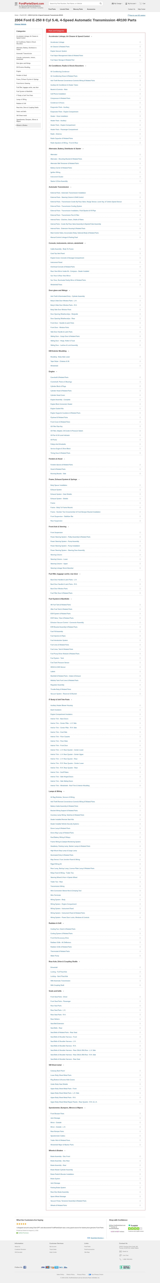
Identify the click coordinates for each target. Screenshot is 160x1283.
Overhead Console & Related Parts (63, 267)
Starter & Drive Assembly (59, 181)
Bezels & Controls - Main (59, 89)
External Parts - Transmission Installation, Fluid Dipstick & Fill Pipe (73, 210)
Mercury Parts (78, 9)
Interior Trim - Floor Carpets (60, 736)
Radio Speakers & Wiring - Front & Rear (64, 143)
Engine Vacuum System (59, 51)
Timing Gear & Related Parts (60, 453)
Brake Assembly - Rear (58, 1165)
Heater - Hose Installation (59, 116)
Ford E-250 (23, 15)
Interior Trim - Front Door (59, 745)
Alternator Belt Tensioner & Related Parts (65, 163)
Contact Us (131, 9)
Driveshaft (54, 967)
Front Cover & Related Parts (60, 422)
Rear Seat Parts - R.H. (58, 1014)
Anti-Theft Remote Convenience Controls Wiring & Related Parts (73, 80)
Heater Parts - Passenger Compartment (64, 129)
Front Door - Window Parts (60, 327)
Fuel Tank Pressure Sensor (60, 662)
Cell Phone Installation (58, 94)
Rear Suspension (56, 521)
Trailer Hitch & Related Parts (60, 1140)
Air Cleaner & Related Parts (60, 46)
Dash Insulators (56, 710)
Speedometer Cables (58, 1136)
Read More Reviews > (97, 1238)
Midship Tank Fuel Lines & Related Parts (64, 680)
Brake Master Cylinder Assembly (62, 1170)
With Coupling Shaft (57, 985)
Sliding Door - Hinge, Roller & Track (63, 341)
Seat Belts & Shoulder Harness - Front (64, 1037)
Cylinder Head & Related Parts (61, 391)
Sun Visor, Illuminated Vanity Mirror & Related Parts (68, 280)
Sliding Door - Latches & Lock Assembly (64, 345)
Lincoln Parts (64, 9)
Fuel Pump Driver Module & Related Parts (65, 654)
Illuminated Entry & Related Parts (62, 855)
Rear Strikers (55, 1019)
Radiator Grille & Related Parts (61, 947)
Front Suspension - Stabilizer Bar (62, 516)
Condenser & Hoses (57, 103)
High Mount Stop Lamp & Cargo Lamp (64, 850)
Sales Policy (60, 1274)
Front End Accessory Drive (60, 938)
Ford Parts (52, 9)
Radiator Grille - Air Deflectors (61, 942)
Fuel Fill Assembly (57, 631)
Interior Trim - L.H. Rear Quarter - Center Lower (67, 750)
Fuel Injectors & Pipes (58, 636)
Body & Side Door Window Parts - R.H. (64, 305)
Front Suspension (57, 532)
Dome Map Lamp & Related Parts (62, 833)
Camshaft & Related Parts (59, 377)
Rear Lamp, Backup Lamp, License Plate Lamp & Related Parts (72, 868)
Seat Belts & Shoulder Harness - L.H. (63, 1041)
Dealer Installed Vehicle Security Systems (65, 824)
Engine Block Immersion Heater (61, 404)
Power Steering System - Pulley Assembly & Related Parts (70, 537)
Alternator (54, 154)
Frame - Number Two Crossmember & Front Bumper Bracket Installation (75, 512)
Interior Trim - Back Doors (59, 719)
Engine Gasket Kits (57, 408)
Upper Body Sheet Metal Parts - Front (64, 1088)
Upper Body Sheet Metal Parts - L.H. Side (65, 1093)
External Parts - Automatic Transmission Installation (68, 193)
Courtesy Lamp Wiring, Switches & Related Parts (67, 815)
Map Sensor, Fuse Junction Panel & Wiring (65, 859)
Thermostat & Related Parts (60, 951)
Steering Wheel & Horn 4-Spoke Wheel (64, 877)
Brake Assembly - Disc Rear (60, 1161)
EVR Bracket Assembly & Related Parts (64, 627)
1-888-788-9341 (127, 1259)
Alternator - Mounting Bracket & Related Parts (66, 159)
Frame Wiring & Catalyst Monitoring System (66, 842)
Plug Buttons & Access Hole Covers (63, 1080)
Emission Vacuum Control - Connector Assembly (67, 622)
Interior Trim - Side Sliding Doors (62, 781)
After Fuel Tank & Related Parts (61, 609)
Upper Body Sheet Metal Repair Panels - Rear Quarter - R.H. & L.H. (74, 1102)
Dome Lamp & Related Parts (60, 828)
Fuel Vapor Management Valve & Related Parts (67, 55)
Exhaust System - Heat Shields (61, 494)
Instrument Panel (56, 262)
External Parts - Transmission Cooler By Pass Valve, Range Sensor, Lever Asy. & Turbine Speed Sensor (86, 202)
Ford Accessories (89, 1249)
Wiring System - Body (58, 899)
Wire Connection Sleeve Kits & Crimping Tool (66, 891)
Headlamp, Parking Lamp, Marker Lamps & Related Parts (70, 846)
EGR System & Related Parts (61, 613)
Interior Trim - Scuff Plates (59, 772)
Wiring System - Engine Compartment (64, 904)
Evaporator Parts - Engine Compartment (64, 112)
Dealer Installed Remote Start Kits (62, 819)
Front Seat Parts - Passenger (61, 1001)
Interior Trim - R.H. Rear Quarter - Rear (64, 768)
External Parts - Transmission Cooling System (66, 206)
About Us (17, 1246)
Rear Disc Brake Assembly (60, 1192)
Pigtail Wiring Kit (56, 864)
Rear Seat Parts (56, 1006)
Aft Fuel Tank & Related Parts (61, 605)
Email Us (125, 1251)
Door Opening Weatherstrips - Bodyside (64, 314)
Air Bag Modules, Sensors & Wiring (63, 797)
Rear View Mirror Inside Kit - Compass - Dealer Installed (70, 271)
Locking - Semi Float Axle (59, 976)
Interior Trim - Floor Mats (59, 741)
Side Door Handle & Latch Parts (61, 332)
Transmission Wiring (57, 886)
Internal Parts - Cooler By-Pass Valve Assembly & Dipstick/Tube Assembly (76, 224)
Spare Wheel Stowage (58, 1196)
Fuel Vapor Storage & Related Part (62, 60)
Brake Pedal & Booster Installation (62, 1174)
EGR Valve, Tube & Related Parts (62, 618)
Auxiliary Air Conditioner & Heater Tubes (64, 85)
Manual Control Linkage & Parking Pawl (64, 237)
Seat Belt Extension (57, 1023)
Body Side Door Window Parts (61, 309)
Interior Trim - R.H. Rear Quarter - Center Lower (67, 763)
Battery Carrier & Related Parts (61, 168)
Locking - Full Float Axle (59, 972)
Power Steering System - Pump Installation (65, 546)
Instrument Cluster (57, 177)
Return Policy (71, 1274)
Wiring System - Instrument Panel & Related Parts (68, 913)
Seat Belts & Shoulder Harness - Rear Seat (65, 1059)
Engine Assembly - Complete (60, 399)
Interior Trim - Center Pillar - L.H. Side (64, 723)
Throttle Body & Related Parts (61, 689)
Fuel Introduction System (59, 640)
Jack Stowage (55, 1118)
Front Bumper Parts (57, 1113)
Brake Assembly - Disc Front (60, 1156)
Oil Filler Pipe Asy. (57, 426)
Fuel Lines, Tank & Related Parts (62, 649)
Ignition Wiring (55, 172)
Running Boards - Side (58, 473)
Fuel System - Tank (57, 658)
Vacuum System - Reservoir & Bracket (64, 694)
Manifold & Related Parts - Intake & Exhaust (66, 676)
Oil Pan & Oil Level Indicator (60, 435)
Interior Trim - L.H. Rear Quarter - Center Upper (67, 754)
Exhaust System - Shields (59, 498)
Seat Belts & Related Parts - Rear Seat (64, 1032)
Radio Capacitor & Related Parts (62, 138)
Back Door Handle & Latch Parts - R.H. (64, 584)
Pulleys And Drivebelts (58, 444)
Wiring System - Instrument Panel (62, 908)
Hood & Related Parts (58, 469)
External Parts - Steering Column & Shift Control (67, 197)
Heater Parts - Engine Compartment (63, 125)
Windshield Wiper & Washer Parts (62, 1145)
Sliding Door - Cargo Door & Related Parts (65, 336)
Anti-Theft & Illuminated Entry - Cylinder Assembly (68, 296)
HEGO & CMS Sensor (58, 667)
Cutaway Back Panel (58, 1071)
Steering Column (56, 555)
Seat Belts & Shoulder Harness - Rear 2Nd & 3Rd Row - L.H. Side (73, 1050)
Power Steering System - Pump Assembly (65, 541)
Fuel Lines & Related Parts (60, 645)
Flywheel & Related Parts (59, 417)
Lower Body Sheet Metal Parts (61, 1075)
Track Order (53, 1249)
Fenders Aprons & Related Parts (62, 465)
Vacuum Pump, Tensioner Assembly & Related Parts (68, 1201)
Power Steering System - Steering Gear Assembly (68, 550)
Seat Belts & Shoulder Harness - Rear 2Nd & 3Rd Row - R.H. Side (73, 1055)
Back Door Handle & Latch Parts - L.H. (64, 580)
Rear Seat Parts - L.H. (58, 1010)
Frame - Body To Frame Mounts (62, 507)
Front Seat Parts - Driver (59, 997)
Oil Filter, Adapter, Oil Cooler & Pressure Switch (67, 431)
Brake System (55, 1178)
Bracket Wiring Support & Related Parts (64, 810)
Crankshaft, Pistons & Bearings (61, 382)
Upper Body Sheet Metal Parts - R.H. (63, 1097)
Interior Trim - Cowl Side (59, 732)
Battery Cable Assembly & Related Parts (64, 806)
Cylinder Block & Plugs (58, 386)
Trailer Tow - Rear (57, 882)
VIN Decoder (18, 1252)
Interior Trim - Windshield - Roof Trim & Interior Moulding (70, 785)
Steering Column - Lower (59, 559)
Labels (53, 671)
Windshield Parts (56, 284)
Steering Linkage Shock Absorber (62, 568)
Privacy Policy (81, 1274)
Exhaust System (56, 490)
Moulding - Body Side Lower (60, 357)
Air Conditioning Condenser (60, 71)
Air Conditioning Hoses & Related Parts (64, 76)
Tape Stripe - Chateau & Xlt (60, 361)
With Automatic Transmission (60, 981)
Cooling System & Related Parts (61, 933)
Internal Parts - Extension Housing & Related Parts (68, 228)
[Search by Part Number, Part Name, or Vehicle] (100, 3)
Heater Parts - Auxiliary (58, 120)
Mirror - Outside (56, 1122)
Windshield (54, 366)
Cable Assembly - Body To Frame (62, 249)
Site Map (87, 1252)
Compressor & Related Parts (60, 98)
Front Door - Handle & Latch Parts (62, 323)
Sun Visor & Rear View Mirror (61, 276)
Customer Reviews (20, 1249)
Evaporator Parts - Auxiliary (60, 107)
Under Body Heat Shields (59, 1084)
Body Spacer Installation (59, 485)
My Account (53, 1246)
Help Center (141, 9)
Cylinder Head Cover (58, 395)
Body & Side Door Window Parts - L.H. (64, 301)
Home (16, 15)
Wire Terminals (56, 895)
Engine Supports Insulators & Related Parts (65, 413)
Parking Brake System (58, 1187)
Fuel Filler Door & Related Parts (61, 593)
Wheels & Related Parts (59, 1205)
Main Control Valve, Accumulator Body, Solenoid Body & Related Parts (75, 233)
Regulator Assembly (57, 685)
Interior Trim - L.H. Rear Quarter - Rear (64, 759)
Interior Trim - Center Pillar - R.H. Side (64, 728)
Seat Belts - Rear (56, 1028)
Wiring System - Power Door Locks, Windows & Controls (70, 917)
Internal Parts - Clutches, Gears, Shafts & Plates (67, 219)
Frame (53, 503)
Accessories (91, 9)
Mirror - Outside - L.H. (58, 1127)
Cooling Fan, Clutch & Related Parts (63, 929)
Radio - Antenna (56, 134)
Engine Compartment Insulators (61, 714)
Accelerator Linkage (57, 42)
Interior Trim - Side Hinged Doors (62, 776)
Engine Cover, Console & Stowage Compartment (67, 258)
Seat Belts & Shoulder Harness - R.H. (63, 1046)
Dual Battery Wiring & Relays (60, 837)
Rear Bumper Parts (57, 1131)
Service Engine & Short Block (61, 448)
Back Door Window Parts (59, 588)
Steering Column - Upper (59, 563)
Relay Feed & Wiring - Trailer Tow (62, 873)
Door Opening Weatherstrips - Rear (63, 318)
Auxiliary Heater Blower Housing (62, 705)
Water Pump (55, 956)
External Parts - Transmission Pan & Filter (65, 215)
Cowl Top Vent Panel (58, 253)
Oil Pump (54, 440)
